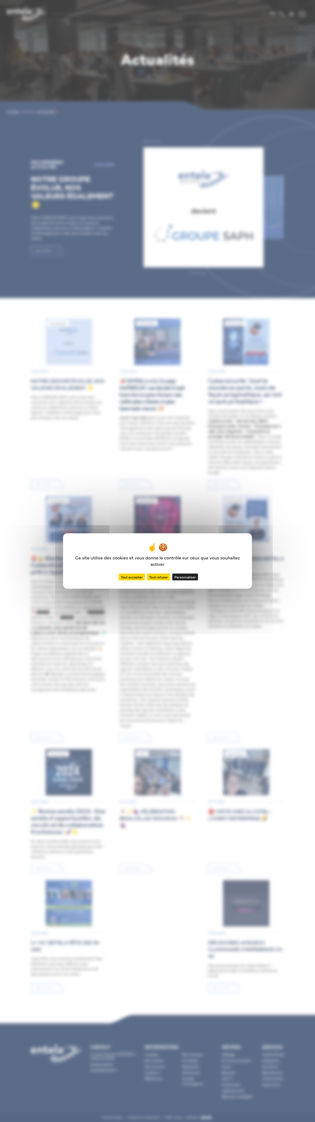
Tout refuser (158, 577)
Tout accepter (132, 577)
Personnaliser (185, 577)
